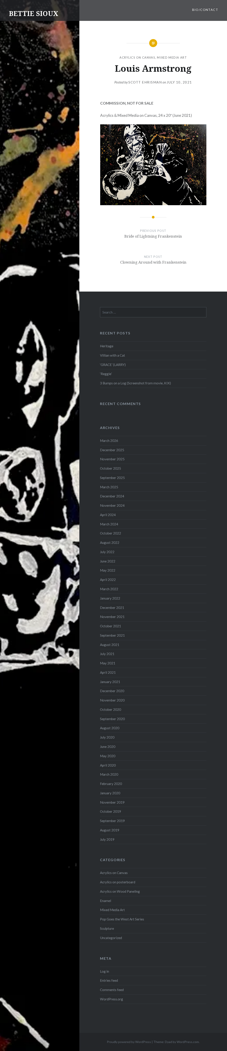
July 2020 (107, 737)
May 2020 (107, 756)
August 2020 (109, 728)
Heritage (106, 346)
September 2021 (112, 635)
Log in (104, 971)
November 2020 (112, 700)
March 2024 (109, 524)
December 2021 (112, 608)
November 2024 (112, 505)
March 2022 (109, 589)
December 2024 (112, 496)
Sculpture (107, 928)
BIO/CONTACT (205, 10)
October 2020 (110, 709)
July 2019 (107, 839)
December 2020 (112, 691)
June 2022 (107, 561)
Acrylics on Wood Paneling (120, 891)
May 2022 (107, 570)
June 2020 (107, 747)
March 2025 (109, 487)
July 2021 (107, 654)
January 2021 (110, 682)
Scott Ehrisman (145, 82)
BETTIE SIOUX (33, 13)
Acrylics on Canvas (137, 57)
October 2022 (110, 533)
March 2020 (109, 774)
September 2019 (112, 821)
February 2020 (111, 784)
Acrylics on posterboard (117, 882)
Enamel (105, 901)
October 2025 (110, 468)
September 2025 (112, 478)
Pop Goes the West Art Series (122, 919)
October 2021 (110, 626)
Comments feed (112, 990)
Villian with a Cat (112, 355)
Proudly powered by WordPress (129, 1042)
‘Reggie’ (106, 374)
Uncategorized (111, 938)
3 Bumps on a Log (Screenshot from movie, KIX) (135, 383)
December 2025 (112, 450)
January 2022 (110, 598)
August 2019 (109, 830)
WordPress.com (188, 1042)
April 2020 (108, 765)
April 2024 (108, 515)
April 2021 (108, 672)
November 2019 (112, 802)
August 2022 (109, 542)
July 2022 (107, 552)
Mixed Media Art (172, 57)
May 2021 (107, 663)
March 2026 (109, 441)
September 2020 (112, 719)
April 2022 (108, 580)
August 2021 (109, 645)
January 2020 (110, 793)
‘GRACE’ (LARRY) (113, 365)
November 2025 (112, 459)
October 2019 (110, 811)
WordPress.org (111, 999)
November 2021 (112, 617)
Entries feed (109, 980)
